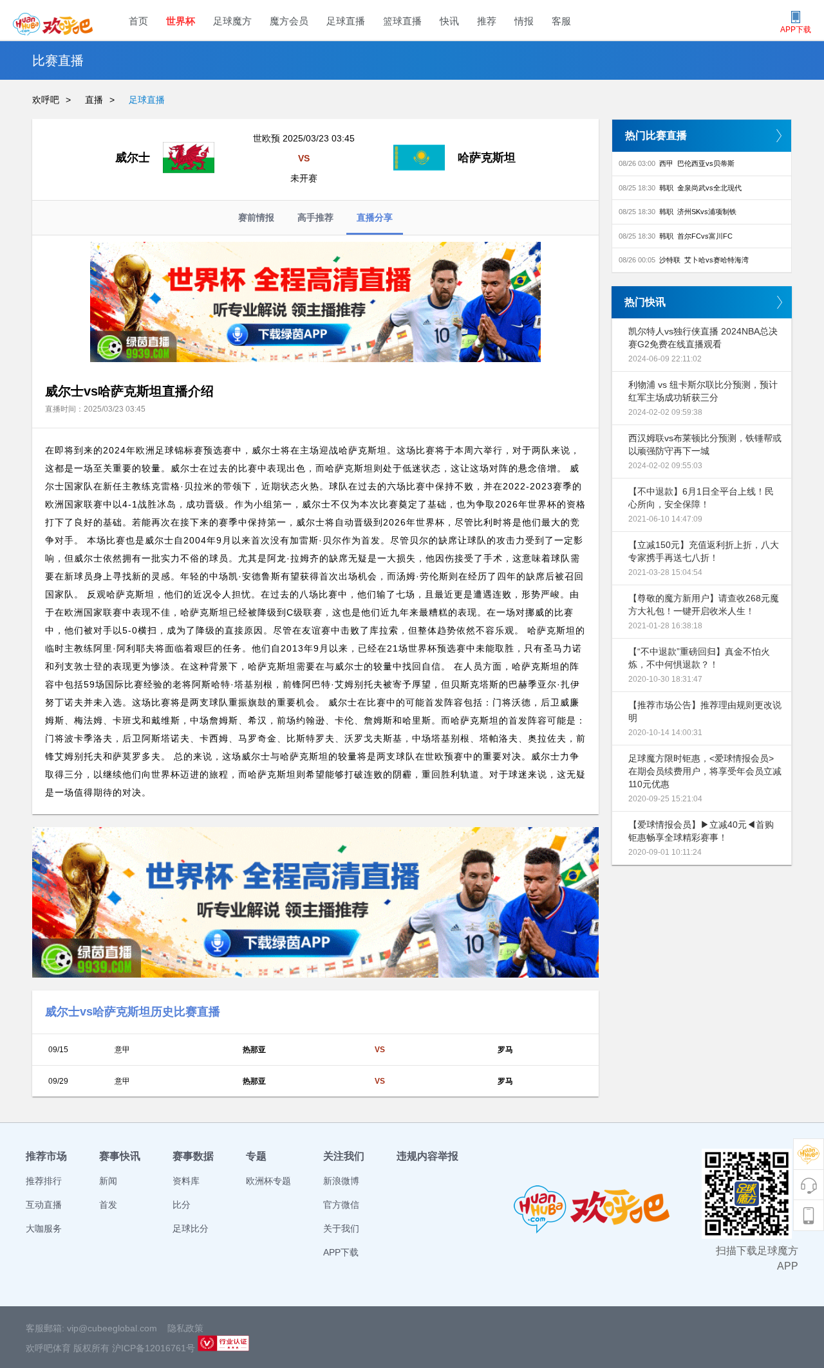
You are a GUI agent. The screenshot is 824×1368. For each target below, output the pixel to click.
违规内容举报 (427, 1156)
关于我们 (341, 1228)
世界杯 (180, 20)
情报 (524, 20)
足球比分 (191, 1228)
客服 (561, 20)
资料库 (186, 1181)
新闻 (108, 1181)
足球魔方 (232, 20)
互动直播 (44, 1204)
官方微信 (341, 1204)
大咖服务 (44, 1228)
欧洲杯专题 (268, 1181)
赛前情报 (256, 217)
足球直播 (345, 20)
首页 (138, 20)
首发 (108, 1204)
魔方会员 (289, 20)
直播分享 (375, 217)
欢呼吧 (45, 100)
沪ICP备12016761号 (153, 1348)
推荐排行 (44, 1181)
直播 (94, 100)
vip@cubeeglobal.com (112, 1328)
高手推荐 (315, 217)
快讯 (449, 20)
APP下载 (341, 1252)
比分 (182, 1204)
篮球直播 (402, 20)
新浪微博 (341, 1181)
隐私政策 (185, 1328)
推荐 (486, 20)
